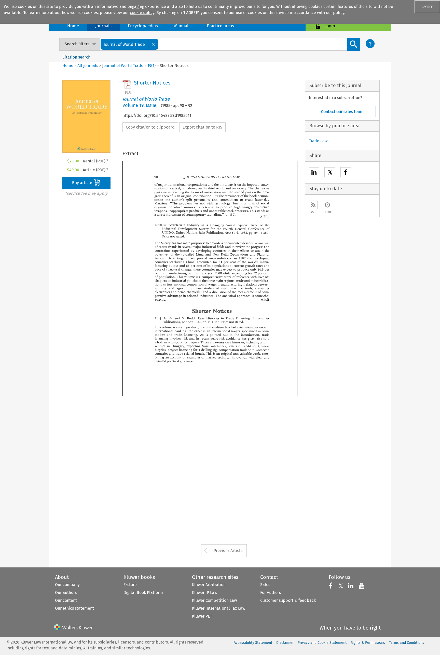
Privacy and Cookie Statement (322, 642)
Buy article (82, 182)
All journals (88, 65)
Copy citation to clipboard (150, 127)
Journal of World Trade (122, 65)
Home (73, 26)
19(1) (151, 65)
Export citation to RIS (202, 127)
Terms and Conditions (406, 642)
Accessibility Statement (253, 642)
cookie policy (142, 12)
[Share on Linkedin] (314, 173)
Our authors (66, 592)
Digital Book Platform (143, 592)
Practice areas (220, 26)
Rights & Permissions (368, 642)
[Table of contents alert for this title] (327, 205)
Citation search (76, 57)
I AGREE (427, 7)
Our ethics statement (74, 608)
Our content (66, 600)
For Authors (270, 592)
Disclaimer (285, 642)
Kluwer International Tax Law (218, 608)
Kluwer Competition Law (214, 600)
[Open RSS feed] (313, 205)
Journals (103, 26)
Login (329, 26)
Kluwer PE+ (202, 616)
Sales (265, 584)
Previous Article (228, 550)
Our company (67, 584)
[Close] (153, 44)
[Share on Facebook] (345, 173)
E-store (130, 584)
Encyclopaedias (143, 26)
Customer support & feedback (288, 600)
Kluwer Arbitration (209, 584)
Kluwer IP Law (204, 592)
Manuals (182, 26)
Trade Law (318, 140)
